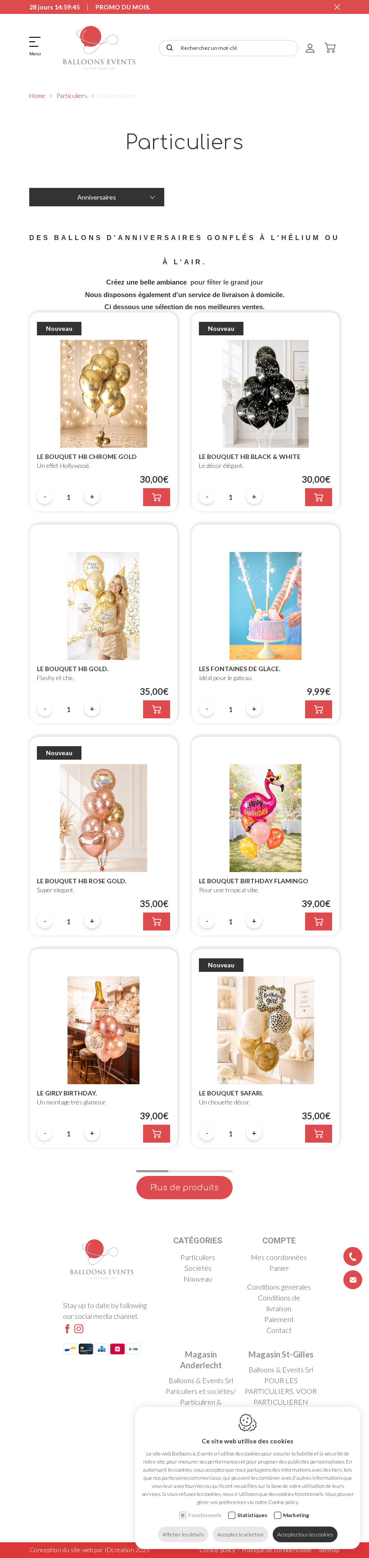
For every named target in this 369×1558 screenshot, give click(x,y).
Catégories (197, 1240)
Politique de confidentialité (277, 1550)
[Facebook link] (67, 1329)
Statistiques (252, 1515)
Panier (279, 1268)
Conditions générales (279, 1286)
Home (37, 95)
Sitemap (328, 1550)
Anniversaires (96, 197)
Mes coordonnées (279, 1257)
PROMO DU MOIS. (122, 7)
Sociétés (198, 1268)
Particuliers (71, 95)
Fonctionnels (204, 1515)
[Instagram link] (78, 1329)
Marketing (296, 1515)
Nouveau (198, 1278)
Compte (279, 1240)
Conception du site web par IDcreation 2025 (90, 1550)
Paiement (279, 1319)
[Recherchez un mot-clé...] (167, 48)
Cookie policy (217, 1550)
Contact (279, 1330)
